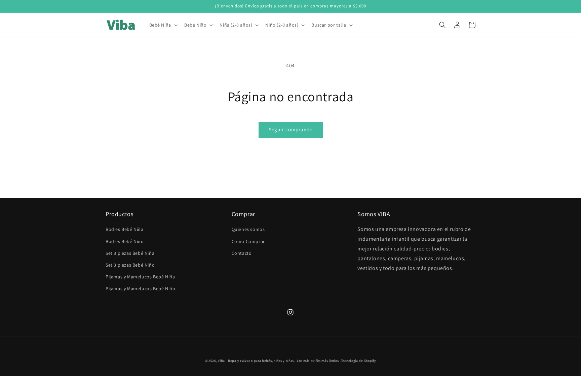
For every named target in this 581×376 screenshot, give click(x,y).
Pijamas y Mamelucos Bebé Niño (140, 288)
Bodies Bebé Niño (125, 241)
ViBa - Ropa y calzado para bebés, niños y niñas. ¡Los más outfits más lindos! (279, 360)
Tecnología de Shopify (358, 360)
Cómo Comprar (248, 241)
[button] (162, 25)
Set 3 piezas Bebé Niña (130, 253)
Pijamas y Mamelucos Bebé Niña (140, 277)
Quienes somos (248, 229)
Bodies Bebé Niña (125, 229)
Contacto (242, 253)
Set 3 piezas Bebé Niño (130, 265)
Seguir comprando (291, 129)
